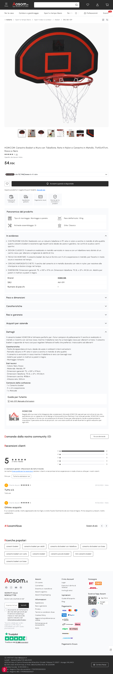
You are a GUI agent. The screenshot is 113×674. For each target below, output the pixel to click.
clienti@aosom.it (20, 658)
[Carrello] (107, 4)
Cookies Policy (40, 615)
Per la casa (9, 13)
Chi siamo (39, 582)
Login (64, 582)
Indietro (9, 20)
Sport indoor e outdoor (43, 20)
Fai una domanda (99, 436)
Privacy (38, 609)
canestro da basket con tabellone (63, 546)
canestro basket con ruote (16, 554)
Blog (63, 602)
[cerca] (76, 4)
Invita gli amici (67, 590)
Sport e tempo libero (53, 13)
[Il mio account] (97, 5)
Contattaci (39, 586)
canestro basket (39, 554)
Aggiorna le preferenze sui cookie (45, 619)
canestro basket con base (16, 561)
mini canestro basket (83, 554)
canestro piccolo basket (60, 554)
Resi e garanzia (41, 606)
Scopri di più (91, 526)
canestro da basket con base (93, 546)
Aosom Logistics (41, 592)
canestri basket (12, 546)
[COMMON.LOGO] (20, 4)
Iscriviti (23, 605)
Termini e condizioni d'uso (45, 612)
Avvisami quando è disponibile (62, 184)
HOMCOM (62, 278)
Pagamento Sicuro (69, 644)
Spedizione (39, 603)
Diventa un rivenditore (43, 589)
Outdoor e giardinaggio (29, 13)
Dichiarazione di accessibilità (41, 624)
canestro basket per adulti (34, 546)
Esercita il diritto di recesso (69, 586)
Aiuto (37, 628)
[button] (56, 235)
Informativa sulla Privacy (17, 620)
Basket (57, 20)
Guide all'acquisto (68, 598)
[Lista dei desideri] (87, 4)
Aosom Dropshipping (43, 595)
